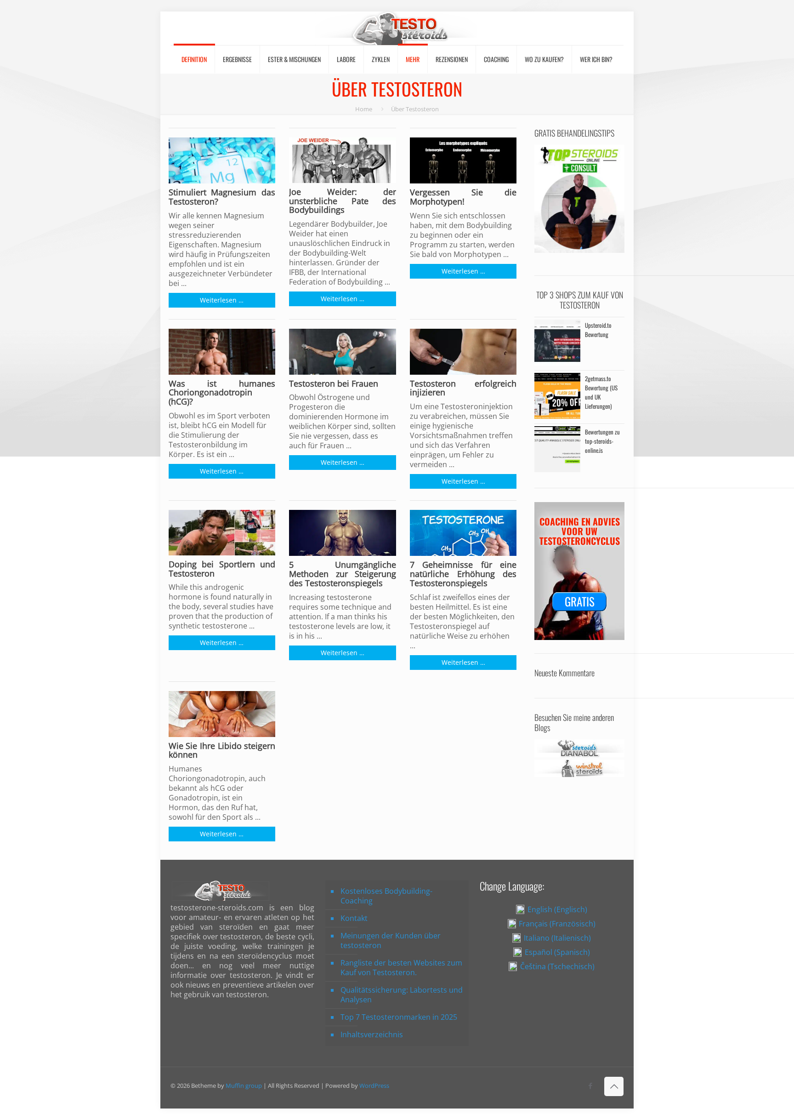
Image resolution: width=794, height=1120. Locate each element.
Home (363, 109)
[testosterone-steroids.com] (397, 28)
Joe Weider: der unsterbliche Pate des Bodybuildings (342, 201)
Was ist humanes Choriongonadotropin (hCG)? (222, 392)
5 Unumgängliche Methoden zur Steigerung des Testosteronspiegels (342, 574)
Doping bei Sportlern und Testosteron (222, 569)
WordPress (374, 1085)
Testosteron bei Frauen (333, 384)
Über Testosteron (415, 109)
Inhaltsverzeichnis (371, 1034)
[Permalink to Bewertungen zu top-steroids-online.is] (557, 469)
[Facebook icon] (590, 1085)
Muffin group (244, 1085)
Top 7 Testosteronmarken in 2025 (398, 1017)
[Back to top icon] (614, 1086)
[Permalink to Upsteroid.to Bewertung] (557, 363)
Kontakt (354, 918)
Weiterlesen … (222, 300)
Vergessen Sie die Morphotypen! (463, 197)
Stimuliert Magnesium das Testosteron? (222, 197)
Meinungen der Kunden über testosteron (390, 940)
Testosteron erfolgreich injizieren (463, 388)
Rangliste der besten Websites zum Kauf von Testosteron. (401, 967)
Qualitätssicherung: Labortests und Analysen (401, 995)
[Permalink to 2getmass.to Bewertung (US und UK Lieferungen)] (557, 416)
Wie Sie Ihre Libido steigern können (222, 751)
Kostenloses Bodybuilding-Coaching (386, 896)
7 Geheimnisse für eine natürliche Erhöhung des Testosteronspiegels (463, 574)
